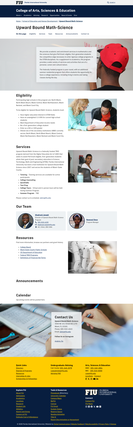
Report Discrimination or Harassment (65, 420)
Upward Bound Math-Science (71, 21)
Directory (19, 368)
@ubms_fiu (59, 341)
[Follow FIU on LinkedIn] (89, 406)
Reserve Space (56, 412)
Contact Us (84, 34)
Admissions (20, 396)
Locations (89, 376)
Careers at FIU (21, 414)
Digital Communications (62, 424)
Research (19, 404)
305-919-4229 (43, 222)
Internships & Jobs (23, 376)
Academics (20, 398)
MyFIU (53, 401)
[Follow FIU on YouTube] (97, 406)
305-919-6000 (96, 371)
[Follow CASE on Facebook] (86, 379)
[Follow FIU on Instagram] (86, 406)
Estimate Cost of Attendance (27, 417)
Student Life (20, 406)
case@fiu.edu (90, 373)
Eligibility (32, 34)
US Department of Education (31, 252)
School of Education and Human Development (39, 21)
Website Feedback (77, 424)
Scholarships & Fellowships (26, 379)
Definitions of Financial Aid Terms (33, 258)
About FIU (20, 393)
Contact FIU (89, 401)
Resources (58, 34)
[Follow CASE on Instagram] (92, 379)
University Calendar (58, 396)
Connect (97, 376)
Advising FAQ (56, 373)
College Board (25, 247)
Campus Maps (56, 398)
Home (18, 21)
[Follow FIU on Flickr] (100, 406)
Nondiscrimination (58, 414)
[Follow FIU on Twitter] (94, 406)
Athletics (19, 409)
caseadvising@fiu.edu (59, 371)
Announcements (71, 34)
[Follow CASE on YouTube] (94, 379)
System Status (56, 409)
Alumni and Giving (23, 412)
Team (49, 34)
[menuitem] (19, 15)
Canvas (53, 404)
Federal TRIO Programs (29, 255)
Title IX (53, 417)
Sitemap (113, 424)
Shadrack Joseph (42, 215)
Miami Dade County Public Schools (33, 250)
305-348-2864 (96, 368)
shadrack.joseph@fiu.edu (46, 225)
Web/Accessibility (91, 424)
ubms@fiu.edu (45, 198)
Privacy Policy (104, 424)
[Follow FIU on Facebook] (92, 406)
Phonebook (55, 393)
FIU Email (54, 406)
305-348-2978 (66, 368)
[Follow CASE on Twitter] (89, 379)
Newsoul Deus (92, 220)
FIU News (89, 404)
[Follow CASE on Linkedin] (97, 379)
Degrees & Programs (24, 371)
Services (41, 34)
